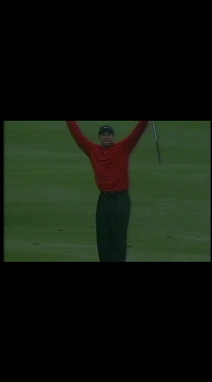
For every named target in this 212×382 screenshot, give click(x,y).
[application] (106, 191)
